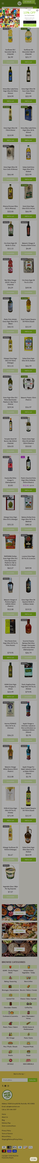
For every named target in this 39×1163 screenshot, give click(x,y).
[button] (37, 10)
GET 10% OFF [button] (29, 25)
